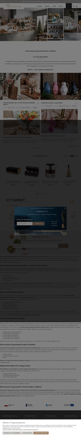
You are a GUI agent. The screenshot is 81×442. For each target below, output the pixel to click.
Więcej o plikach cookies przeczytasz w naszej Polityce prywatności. (20, 429)
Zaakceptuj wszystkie (41, 433)
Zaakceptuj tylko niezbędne (12, 433)
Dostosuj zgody (27, 433)
